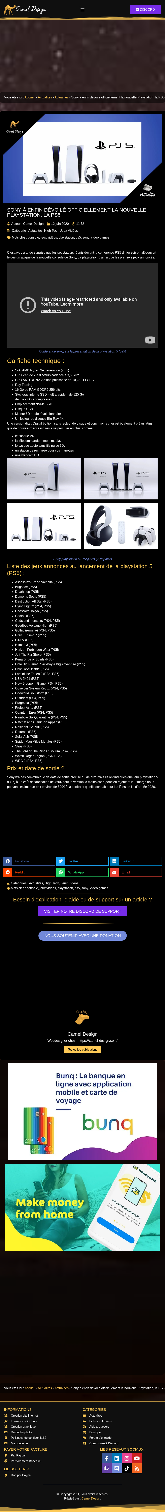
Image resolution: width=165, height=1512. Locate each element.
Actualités (45, 97)
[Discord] (117, 1468)
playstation (66, 237)
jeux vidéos (49, 237)
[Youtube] (137, 1458)
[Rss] (137, 1468)
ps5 (78, 237)
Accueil (30, 97)
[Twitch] (107, 1468)
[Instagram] (127, 1458)
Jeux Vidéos (69, 230)
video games (100, 237)
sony (85, 237)
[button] (82, 9)
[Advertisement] (82, 56)
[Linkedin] (117, 1458)
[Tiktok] (127, 1468)
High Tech (51, 230)
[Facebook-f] (107, 1458)
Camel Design (90, 1498)
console (33, 237)
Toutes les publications (82, 1049)
